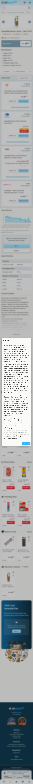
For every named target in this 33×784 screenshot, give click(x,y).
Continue (26, 443)
